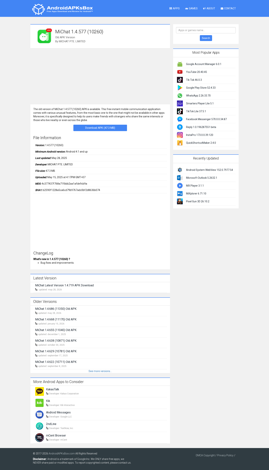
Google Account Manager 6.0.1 (203, 64)
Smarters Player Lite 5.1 (200, 103)
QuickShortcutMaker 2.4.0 (201, 142)
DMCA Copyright (205, 455)
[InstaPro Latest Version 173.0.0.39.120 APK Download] (180, 134)
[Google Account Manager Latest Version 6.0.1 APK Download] (180, 63)
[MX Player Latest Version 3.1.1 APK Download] (180, 185)
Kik (48, 401)
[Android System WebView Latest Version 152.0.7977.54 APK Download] (180, 169)
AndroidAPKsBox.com (62, 453)
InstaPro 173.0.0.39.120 (199, 134)
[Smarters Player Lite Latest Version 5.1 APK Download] (180, 103)
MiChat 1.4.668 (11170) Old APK (55, 319)
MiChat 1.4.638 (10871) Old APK (55, 340)
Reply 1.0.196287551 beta (201, 127)
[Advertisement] (100, 76)
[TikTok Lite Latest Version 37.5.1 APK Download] (180, 111)
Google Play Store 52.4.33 (201, 87)
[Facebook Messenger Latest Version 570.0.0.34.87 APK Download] (180, 119)
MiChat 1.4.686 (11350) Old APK (55, 309)
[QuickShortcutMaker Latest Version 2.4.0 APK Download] (180, 142)
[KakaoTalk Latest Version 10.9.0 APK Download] (39, 391)
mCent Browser (56, 435)
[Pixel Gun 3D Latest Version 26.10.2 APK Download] (180, 201)
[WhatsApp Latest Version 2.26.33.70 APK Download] (180, 95)
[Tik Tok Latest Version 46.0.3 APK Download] (180, 79)
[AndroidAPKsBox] (62, 9)
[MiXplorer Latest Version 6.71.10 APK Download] (180, 193)
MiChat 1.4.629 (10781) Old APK (55, 351)
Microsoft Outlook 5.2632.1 (201, 177)
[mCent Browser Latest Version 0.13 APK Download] (39, 437)
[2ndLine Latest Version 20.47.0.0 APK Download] (39, 425)
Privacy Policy (225, 455)
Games (193, 8)
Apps (176, 8)
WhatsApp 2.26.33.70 (198, 95)
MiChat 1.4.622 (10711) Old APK (55, 362)
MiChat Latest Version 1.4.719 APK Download (64, 285)
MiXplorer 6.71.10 (196, 193)
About (211, 8)
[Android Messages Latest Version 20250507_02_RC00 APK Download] (39, 414)
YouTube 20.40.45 (196, 71)
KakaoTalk (52, 389)
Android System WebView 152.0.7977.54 (209, 169)
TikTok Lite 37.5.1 (196, 111)
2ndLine (51, 424)
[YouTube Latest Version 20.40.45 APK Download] (180, 71)
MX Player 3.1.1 (195, 185)
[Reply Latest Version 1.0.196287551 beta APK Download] (180, 126)
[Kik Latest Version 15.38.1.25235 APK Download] (39, 402)
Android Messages (58, 412)
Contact (230, 8)
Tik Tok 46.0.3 (194, 79)
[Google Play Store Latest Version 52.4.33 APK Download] (180, 87)
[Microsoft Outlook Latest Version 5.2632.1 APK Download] (180, 177)
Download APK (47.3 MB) (100, 127)
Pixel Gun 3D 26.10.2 (197, 201)
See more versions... (100, 371)
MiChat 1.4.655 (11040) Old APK (55, 330)
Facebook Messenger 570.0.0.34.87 (206, 119)
